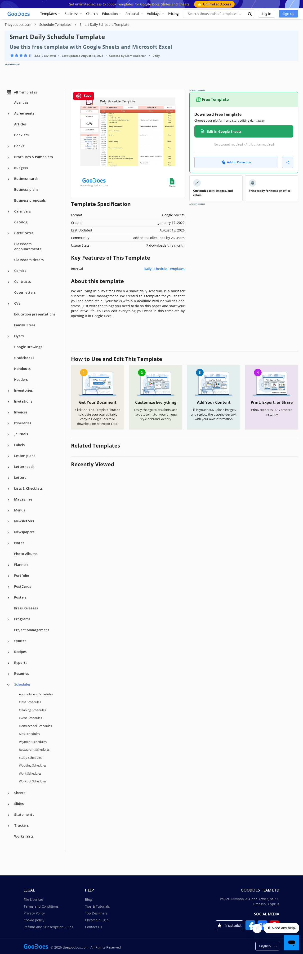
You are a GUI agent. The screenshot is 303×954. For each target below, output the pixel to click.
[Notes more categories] (8, 543)
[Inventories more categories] (8, 391)
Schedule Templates (55, 24)
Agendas (21, 102)
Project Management (31, 630)
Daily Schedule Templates (164, 268)
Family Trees (24, 325)
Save (87, 95)
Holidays (153, 13)
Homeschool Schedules (35, 726)
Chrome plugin (97, 920)
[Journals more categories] (8, 434)
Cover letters (25, 292)
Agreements (24, 113)
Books (19, 146)
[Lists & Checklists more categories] (8, 489)
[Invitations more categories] (8, 401)
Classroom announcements (27, 246)
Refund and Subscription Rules (48, 927)
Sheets (19, 792)
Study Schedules (30, 757)
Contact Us (93, 927)
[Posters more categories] (8, 597)
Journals (21, 434)
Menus (19, 510)
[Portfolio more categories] (8, 576)
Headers (21, 379)
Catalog (20, 222)
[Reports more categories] (8, 663)
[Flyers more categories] (8, 336)
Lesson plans (24, 455)
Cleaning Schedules (32, 710)
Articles (20, 124)
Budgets (21, 167)
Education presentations (34, 314)
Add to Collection (239, 162)
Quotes (20, 641)
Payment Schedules (33, 742)
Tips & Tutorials (97, 906)
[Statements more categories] (8, 815)
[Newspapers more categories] (8, 532)
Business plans (26, 189)
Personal (132, 13)
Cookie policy (34, 920)
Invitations (23, 401)
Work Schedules (30, 773)
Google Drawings (28, 347)
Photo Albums (25, 553)
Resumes (21, 673)
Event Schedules (30, 718)
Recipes (20, 651)
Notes (19, 543)
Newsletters (24, 521)
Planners (21, 564)
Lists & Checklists (28, 488)
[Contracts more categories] (8, 282)
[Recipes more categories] (8, 652)
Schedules (22, 684)
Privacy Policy (34, 913)
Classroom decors (29, 259)
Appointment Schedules (36, 694)
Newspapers (24, 532)
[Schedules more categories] (8, 684)
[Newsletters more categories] (8, 521)
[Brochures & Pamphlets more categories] (8, 157)
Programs (22, 619)
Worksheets (24, 836)
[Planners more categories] (8, 565)
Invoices (20, 412)
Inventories (23, 390)
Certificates (23, 233)
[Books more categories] (8, 146)
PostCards (22, 586)
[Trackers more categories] (8, 826)
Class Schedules (30, 702)
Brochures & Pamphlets (33, 157)
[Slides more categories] (8, 804)
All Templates (25, 92)
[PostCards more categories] (8, 586)
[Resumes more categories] (8, 674)
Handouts (22, 368)
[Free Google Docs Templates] (19, 13)
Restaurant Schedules (34, 749)
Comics (20, 270)
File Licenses (34, 899)
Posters (20, 597)
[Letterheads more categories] (8, 467)
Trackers (21, 825)
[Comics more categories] (8, 271)
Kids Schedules (29, 734)
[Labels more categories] (8, 445)
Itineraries (22, 423)
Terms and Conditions (41, 906)
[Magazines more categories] (8, 499)
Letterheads (24, 466)
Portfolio (21, 575)
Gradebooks (24, 357)
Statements (24, 814)
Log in (266, 13)
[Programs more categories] (8, 619)
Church (92, 13)
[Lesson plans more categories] (8, 456)
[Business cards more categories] (8, 179)
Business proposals (30, 200)
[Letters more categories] (8, 478)
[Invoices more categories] (8, 412)
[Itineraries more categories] (8, 423)
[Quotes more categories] (8, 641)
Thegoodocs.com (18, 24)
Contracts (22, 281)
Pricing (173, 13)
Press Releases (26, 608)
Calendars (22, 211)
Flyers (19, 336)
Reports (20, 662)
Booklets (21, 135)
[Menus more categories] (8, 510)
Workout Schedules (32, 781)
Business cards (26, 178)
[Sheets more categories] (8, 793)
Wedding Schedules (32, 765)
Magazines (23, 499)
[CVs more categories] (8, 303)
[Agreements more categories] (8, 113)
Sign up (288, 13)
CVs (17, 303)
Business (71, 13)
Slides (19, 803)
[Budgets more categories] (8, 168)
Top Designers (96, 913)
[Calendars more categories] (8, 211)
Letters (20, 477)
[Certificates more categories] (8, 233)
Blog (88, 899)
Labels (19, 445)
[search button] (250, 14)
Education (110, 13)
